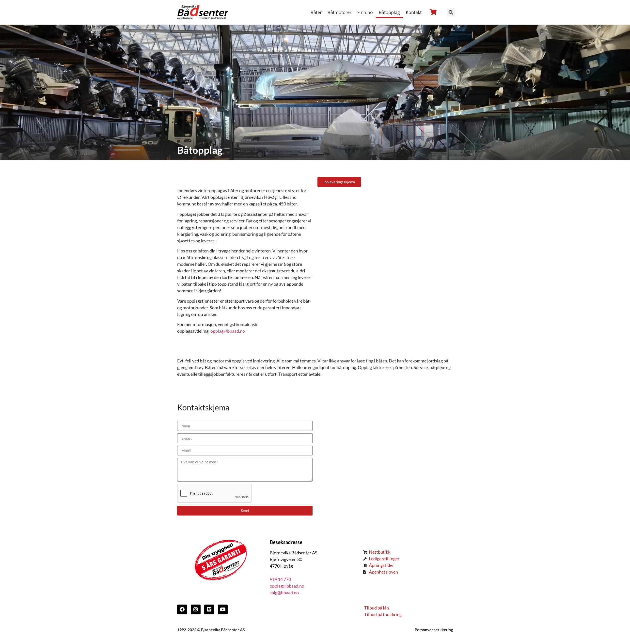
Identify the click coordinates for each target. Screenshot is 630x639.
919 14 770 (280, 579)
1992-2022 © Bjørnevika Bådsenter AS (211, 629)
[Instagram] (196, 609)
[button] (451, 12)
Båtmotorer (339, 12)
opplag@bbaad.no (227, 331)
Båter (316, 12)
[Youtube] (223, 609)
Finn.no (365, 12)
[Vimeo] (209, 609)
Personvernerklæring (434, 629)
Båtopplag (389, 12)
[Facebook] (182, 609)
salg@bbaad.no (284, 592)
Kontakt (414, 12)
